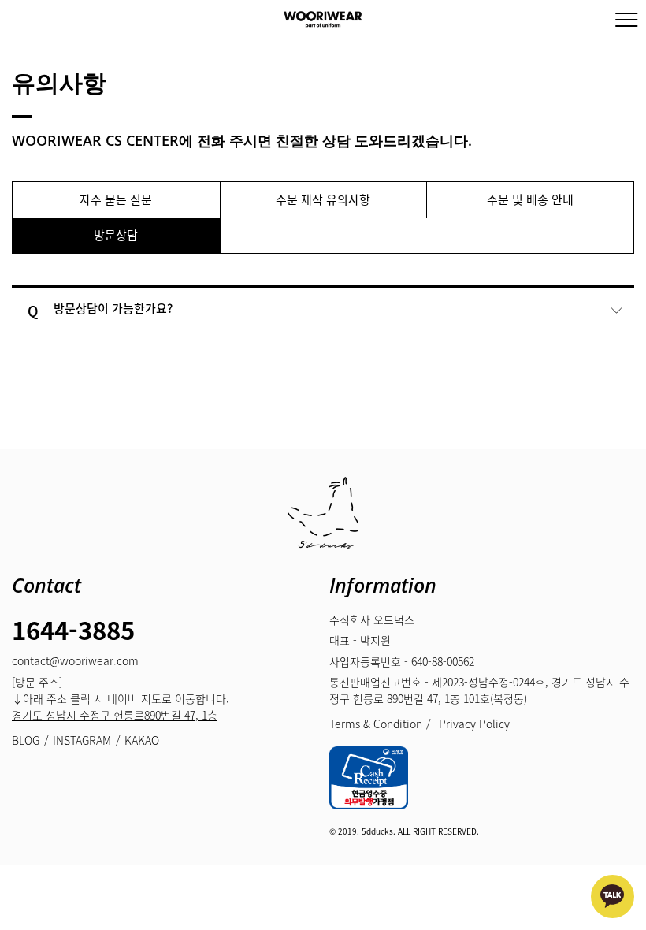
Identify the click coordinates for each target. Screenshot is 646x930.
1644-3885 (73, 630)
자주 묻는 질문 (116, 199)
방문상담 (116, 235)
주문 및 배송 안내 (530, 199)
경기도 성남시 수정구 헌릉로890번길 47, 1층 (114, 715)
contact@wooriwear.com (75, 660)
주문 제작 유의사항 (323, 199)
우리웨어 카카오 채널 (612, 896)
